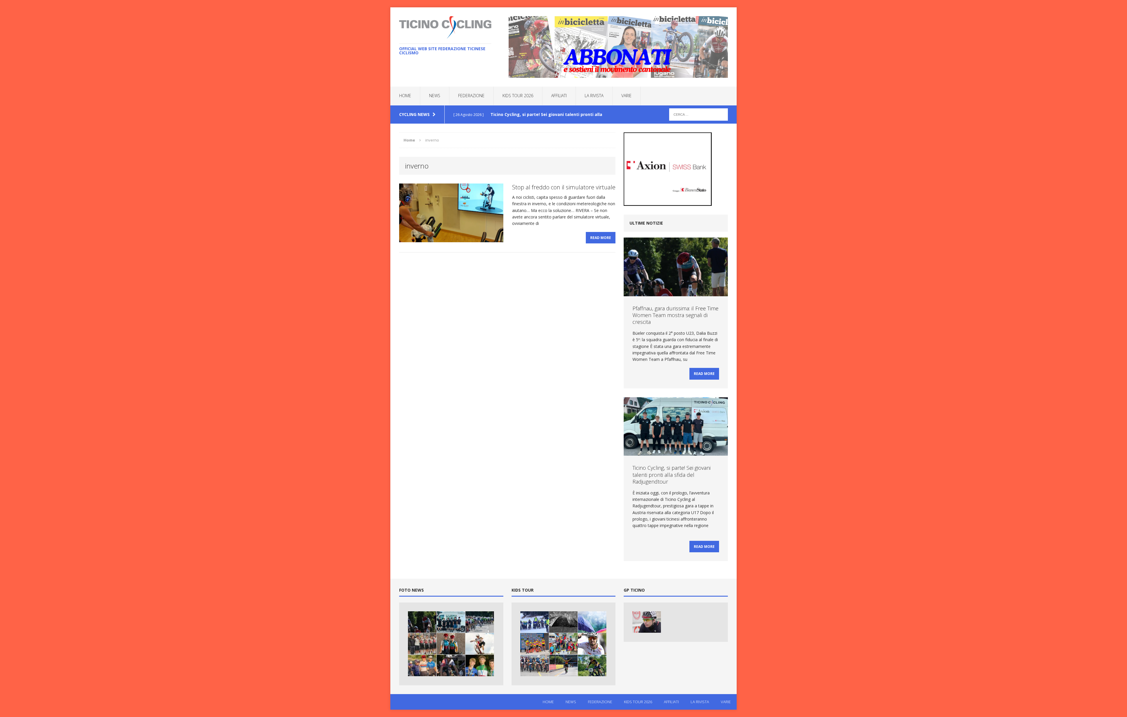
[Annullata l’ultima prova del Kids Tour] (592, 622)
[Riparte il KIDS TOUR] (534, 622)
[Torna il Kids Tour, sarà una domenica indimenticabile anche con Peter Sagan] (592, 643)
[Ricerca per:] (698, 114)
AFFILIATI (559, 95)
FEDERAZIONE (471, 95)
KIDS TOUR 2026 (517, 95)
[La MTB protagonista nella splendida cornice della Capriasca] (534, 665)
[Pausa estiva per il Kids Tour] (592, 665)
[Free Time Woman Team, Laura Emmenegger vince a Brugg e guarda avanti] (422, 665)
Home (405, 95)
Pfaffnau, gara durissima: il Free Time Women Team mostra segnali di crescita (675, 315)
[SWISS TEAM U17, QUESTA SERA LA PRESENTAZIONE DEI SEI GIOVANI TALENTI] (479, 622)
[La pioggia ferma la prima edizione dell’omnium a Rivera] (563, 622)
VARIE (626, 95)
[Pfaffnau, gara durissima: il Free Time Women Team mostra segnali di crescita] (422, 622)
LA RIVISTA (594, 95)
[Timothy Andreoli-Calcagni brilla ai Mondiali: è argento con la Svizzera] (422, 643)
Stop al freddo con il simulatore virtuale (563, 187)
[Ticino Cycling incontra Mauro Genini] (646, 622)
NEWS (434, 95)
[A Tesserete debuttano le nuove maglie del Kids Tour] (534, 643)
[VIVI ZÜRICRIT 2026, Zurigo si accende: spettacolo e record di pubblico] (451, 643)
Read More (600, 237)
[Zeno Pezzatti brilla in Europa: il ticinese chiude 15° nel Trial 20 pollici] (479, 643)
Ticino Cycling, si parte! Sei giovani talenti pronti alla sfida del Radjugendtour (671, 474)
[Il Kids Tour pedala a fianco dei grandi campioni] (563, 665)
